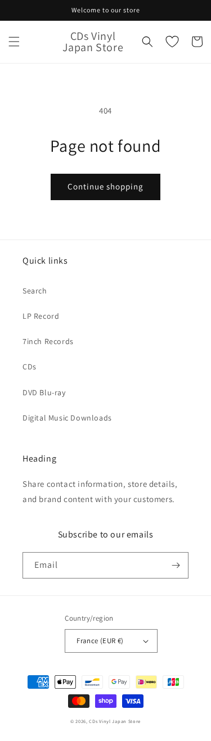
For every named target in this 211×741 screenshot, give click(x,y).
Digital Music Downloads (67, 418)
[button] (14, 41)
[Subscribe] (175, 565)
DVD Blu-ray (44, 392)
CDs (30, 367)
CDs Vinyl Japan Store (115, 721)
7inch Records (48, 341)
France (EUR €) (100, 640)
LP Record (41, 316)
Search (35, 291)
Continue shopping (105, 186)
